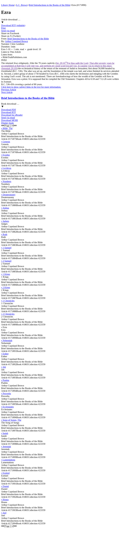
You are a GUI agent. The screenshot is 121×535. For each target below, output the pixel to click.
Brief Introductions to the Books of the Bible (49, 5)
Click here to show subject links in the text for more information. (31, 87)
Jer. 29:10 (57, 66)
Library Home (7, 5)
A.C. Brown (21, 5)
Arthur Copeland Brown (16, 41)
